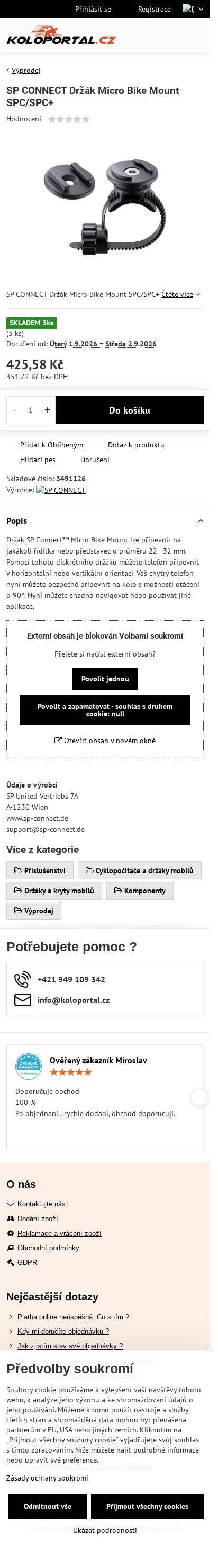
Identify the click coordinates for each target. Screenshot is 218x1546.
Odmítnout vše (47, 1506)
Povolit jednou (105, 678)
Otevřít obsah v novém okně (109, 740)
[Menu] (197, 35)
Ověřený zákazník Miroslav (98, 1060)
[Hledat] (146, 35)
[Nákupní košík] (172, 35)
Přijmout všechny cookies (147, 1506)
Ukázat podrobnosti (105, 1530)
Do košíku (129, 410)
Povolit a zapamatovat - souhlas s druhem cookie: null (105, 709)
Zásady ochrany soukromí (47, 1478)
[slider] (69, 119)
